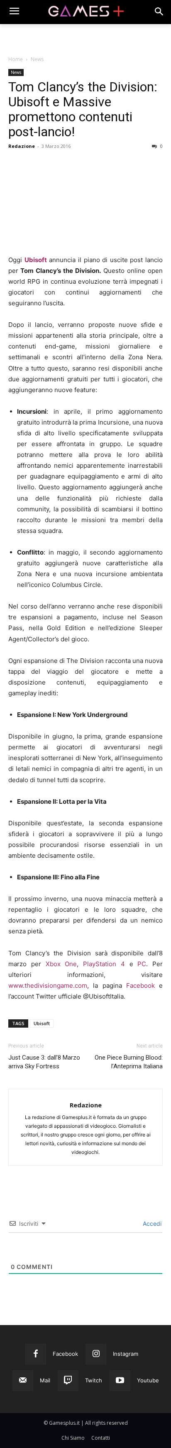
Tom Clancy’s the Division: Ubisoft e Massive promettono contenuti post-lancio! (82, 109)
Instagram (125, 1353)
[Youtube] (120, 1380)
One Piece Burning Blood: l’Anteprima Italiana (129, 1062)
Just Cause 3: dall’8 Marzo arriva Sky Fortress (44, 1062)
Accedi (151, 1223)
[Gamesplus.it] (85, 12)
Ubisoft (35, 260)
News (37, 59)
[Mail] (22, 1380)
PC (141, 964)
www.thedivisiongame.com (47, 985)
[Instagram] (96, 1354)
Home (15, 59)
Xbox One (61, 964)
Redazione (21, 146)
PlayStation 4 (104, 964)
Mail (45, 1380)
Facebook (140, 985)
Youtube (148, 1380)
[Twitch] (68, 1380)
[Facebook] (35, 1354)
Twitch (93, 1380)
